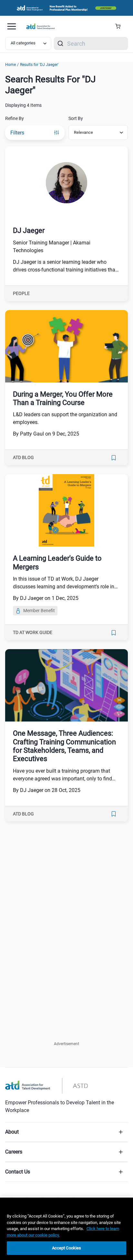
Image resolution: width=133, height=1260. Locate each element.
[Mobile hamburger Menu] (11, 26)
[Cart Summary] (120, 26)
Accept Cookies (66, 1248)
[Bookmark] (113, 458)
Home (10, 64)
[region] (66, 1229)
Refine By (14, 118)
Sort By (75, 118)
